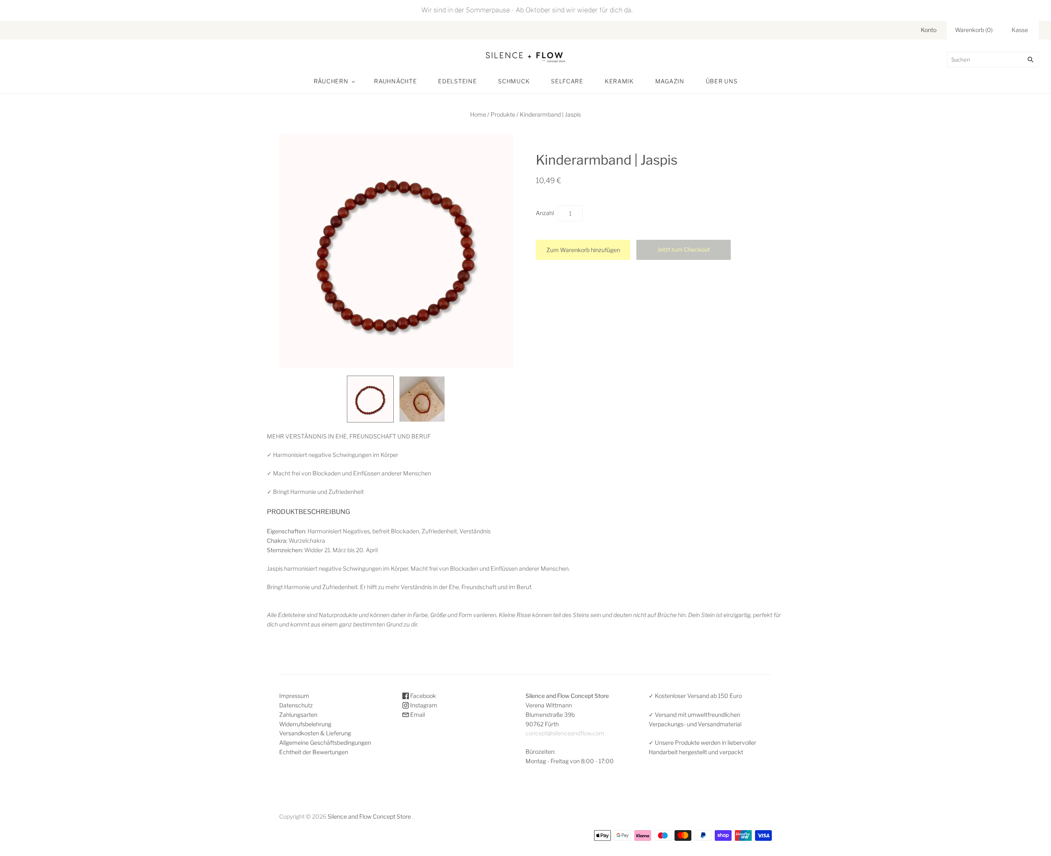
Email (417, 714)
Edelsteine (457, 81)
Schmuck (514, 81)
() (974, 29)
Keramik (619, 81)
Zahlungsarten (298, 714)
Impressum (294, 695)
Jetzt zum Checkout (683, 249)
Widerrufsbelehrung (305, 724)
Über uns (722, 81)
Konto (928, 29)
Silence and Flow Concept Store (369, 816)
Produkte (503, 114)
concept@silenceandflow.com (565, 733)
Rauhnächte (395, 81)
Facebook (422, 695)
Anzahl (545, 212)
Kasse (1020, 29)
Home (478, 114)
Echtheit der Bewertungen (313, 751)
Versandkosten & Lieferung (315, 733)
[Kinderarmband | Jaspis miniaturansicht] (370, 399)
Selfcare (567, 81)
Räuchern (331, 81)
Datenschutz (296, 705)
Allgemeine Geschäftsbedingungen (325, 742)
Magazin (669, 81)
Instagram (423, 705)
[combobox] (993, 59)
